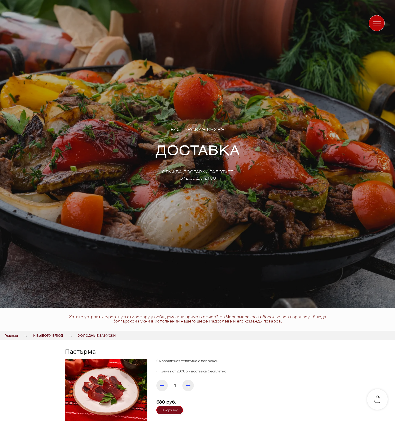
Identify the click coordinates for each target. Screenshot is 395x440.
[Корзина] (377, 399)
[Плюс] (188, 385)
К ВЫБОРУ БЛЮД (48, 335)
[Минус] (162, 385)
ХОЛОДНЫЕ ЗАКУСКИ (97, 335)
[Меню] (377, 23)
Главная (11, 335)
